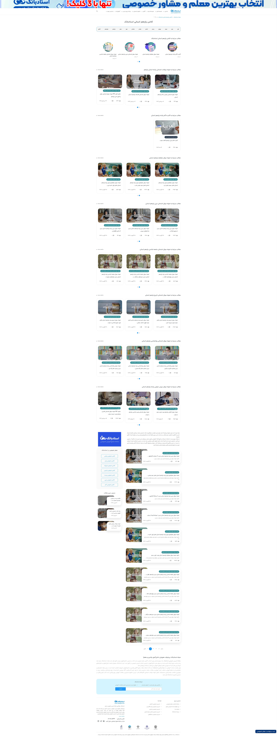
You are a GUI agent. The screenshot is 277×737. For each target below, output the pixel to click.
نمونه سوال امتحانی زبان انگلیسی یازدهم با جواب (139, 413)
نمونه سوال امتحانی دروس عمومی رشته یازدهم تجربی (168, 408)
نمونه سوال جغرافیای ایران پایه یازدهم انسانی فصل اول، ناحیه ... (163, 534)
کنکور (144, 11)
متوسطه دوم (151, 11)
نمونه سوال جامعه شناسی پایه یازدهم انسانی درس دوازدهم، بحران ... (162, 635)
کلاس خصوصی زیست (109, 475)
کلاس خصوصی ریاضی (109, 456)
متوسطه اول (159, 11)
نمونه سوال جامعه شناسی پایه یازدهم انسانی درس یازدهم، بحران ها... (139, 276)
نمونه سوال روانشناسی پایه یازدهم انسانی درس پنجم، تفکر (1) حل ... (167, 367)
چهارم (159, 29)
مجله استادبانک (177, 17)
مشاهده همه (99, 69)
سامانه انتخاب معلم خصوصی (172, 704)
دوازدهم (106, 29)
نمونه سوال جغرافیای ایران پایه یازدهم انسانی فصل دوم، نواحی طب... (168, 184)
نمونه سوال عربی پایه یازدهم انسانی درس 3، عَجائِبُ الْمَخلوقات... (138, 230)
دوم (172, 29)
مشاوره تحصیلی (136, 11)
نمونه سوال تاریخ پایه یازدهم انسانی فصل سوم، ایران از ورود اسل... (167, 321)
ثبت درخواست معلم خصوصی (266, 731)
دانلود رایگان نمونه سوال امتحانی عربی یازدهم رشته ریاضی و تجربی (111, 413)
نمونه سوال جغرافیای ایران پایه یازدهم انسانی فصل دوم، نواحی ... (163, 475)
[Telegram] (101, 721)
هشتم (133, 29)
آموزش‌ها (118, 11)
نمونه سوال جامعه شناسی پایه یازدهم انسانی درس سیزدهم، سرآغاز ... (161, 614)
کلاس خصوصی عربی (109, 480)
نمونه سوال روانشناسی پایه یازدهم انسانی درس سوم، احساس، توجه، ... (110, 367)
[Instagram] (98, 721)
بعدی (162, 648)
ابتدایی (166, 11)
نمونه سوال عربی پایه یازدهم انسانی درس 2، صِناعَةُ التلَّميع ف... (110, 230)
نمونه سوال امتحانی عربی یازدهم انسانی (169, 225)
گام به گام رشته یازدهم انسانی (171, 137)
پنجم (153, 29)
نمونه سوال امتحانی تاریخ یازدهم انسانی (169, 316)
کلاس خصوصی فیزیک (109, 465)
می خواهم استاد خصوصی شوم (172, 706)
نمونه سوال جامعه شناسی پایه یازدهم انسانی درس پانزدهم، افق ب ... (162, 574)
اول (178, 29)
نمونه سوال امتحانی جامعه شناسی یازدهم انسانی (167, 271)
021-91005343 (111, 719)
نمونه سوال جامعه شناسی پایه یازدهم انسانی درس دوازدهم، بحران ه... (168, 276)
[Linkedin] (104, 721)
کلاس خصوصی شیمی (109, 470)
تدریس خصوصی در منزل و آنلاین (111, 708)
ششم (146, 29)
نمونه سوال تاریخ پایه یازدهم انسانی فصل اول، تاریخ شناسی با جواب (110, 321)
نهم (126, 29)
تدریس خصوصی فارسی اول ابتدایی (152, 712)
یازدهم (113, 29)
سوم (166, 29)
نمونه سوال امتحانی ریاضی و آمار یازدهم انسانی (168, 96)
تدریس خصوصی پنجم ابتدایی (110, 714)
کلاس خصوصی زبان (109, 461)
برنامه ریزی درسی (127, 11)
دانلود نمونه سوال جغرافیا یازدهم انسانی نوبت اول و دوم (111, 184)
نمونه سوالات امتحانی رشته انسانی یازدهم (169, 91)
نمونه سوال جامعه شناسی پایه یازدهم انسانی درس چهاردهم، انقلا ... (162, 594)
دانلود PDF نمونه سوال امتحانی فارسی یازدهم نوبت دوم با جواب (168, 413)
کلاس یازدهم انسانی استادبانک (165, 17)
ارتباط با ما (177, 709)
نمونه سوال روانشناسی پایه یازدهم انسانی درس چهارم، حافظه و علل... (138, 367)
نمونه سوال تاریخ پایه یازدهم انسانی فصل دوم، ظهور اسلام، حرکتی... (138, 321)
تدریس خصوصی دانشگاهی (154, 714)
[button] (139, 61)
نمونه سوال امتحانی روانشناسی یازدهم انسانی (168, 362)
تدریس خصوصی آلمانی (155, 704)
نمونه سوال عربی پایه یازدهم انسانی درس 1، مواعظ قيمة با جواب (163, 515)
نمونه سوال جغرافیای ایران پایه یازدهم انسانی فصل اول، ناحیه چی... (139, 184)
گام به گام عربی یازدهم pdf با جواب (169, 140)
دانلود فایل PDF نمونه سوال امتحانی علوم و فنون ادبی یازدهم (110, 95)
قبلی (145, 648)
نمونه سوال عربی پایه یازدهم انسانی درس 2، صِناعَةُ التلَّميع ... (164, 496)
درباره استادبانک (175, 712)
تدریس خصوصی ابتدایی (154, 709)
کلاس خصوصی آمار (109, 485)
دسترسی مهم (110, 11)
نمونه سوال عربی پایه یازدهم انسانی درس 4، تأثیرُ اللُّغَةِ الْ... (167, 230)
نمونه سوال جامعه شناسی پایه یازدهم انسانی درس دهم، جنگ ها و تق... (111, 276)
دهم (121, 29)
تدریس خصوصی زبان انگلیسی (153, 706)
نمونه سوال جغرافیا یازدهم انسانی (170, 179)
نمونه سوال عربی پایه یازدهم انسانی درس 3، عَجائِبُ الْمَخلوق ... (163, 456)
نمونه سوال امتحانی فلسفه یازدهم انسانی (138, 94)
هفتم (140, 29)
